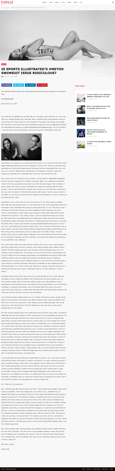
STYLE (63, 2)
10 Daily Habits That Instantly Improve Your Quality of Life (99, 95)
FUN (81, 2)
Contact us (89, 469)
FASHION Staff (8, 99)
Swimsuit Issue (47, 127)
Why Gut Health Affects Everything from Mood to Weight (97, 132)
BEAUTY (45, 2)
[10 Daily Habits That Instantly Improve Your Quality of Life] (81, 97)
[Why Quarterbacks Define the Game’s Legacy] (81, 121)
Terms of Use (105, 469)
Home (2, 7)
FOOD (50, 2)
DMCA (111, 469)
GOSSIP (69, 2)
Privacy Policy (96, 469)
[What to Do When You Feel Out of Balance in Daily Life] (81, 109)
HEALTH (57, 2)
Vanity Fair (52, 178)
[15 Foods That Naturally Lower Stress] (81, 144)
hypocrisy (55, 124)
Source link (5, 449)
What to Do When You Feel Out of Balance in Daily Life (98, 107)
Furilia (7, 7)
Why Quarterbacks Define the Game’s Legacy (98, 119)
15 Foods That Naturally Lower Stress (99, 142)
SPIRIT (75, 2)
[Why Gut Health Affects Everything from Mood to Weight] (81, 133)
